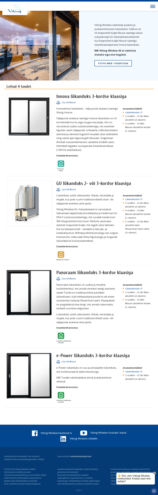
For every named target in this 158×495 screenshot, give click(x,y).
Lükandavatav (132, 112)
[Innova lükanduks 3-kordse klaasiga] (29, 116)
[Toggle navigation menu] (153, 6)
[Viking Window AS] (14, 8)
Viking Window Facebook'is (56, 433)
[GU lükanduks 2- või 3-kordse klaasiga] (29, 203)
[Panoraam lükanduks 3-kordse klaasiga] (29, 292)
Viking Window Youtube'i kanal (108, 432)
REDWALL (79, 490)
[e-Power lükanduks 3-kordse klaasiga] (29, 375)
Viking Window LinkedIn (83, 438)
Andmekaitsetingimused (80, 456)
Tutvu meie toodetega (113, 63)
